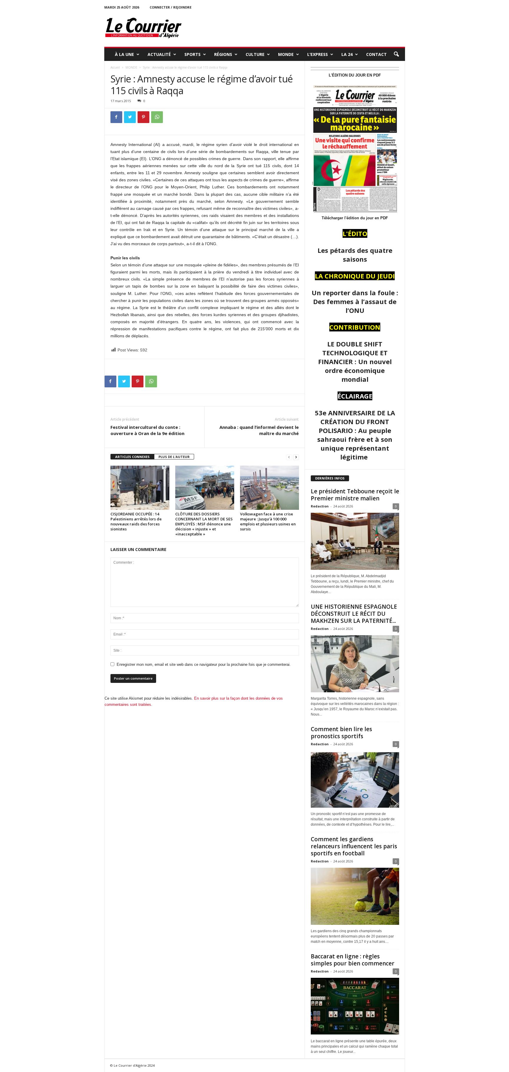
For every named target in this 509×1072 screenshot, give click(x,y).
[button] (396, 54)
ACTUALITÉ (159, 54)
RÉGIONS (223, 54)
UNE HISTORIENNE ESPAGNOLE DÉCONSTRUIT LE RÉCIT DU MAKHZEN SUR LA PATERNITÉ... (354, 614)
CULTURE (255, 54)
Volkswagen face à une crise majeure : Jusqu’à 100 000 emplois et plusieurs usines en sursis (268, 521)
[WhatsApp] (157, 117)
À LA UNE (124, 54)
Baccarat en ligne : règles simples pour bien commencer (352, 959)
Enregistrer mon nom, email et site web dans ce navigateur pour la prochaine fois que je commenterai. (204, 664)
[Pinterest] (143, 117)
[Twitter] (130, 117)
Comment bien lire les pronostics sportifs (341, 732)
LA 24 (347, 54)
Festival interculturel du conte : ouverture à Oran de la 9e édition (147, 430)
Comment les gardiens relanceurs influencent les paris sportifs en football (354, 846)
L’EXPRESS (317, 54)
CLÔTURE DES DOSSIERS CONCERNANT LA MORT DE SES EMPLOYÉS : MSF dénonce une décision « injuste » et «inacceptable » (204, 524)
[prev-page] (289, 457)
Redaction (320, 506)
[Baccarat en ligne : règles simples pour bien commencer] (355, 1006)
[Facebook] (116, 117)
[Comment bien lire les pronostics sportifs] (355, 779)
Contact (376, 54)
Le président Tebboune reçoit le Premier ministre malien (355, 494)
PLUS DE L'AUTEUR (174, 456)
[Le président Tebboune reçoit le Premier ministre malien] (355, 541)
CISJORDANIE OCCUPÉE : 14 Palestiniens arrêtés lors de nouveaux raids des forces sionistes (136, 521)
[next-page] (296, 457)
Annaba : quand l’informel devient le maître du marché (259, 430)
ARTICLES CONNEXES (132, 456)
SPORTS (192, 54)
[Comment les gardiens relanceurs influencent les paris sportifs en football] (355, 896)
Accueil (115, 67)
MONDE (286, 54)
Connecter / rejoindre (170, 7)
